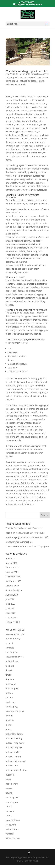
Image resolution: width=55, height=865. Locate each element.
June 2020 (10, 603)
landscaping (12, 706)
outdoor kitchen (13, 752)
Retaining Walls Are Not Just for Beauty (25, 532)
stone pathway (13, 820)
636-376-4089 (27, 2)
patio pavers (12, 783)
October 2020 (12, 585)
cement (9, 643)
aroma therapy (13, 638)
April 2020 (11, 612)
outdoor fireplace (14, 747)
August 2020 (12, 594)
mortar (9, 724)
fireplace (10, 679)
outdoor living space (16, 761)
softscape (10, 811)
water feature (12, 829)
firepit (8, 674)
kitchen (9, 697)
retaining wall (12, 797)
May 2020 (10, 608)
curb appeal (11, 77)
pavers (9, 788)
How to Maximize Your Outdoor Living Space (27, 546)
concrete (44, 74)
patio (8, 779)
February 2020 (13, 621)
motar (8, 729)
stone (8, 815)
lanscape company (15, 711)
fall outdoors (12, 661)
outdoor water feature (16, 770)
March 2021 (11, 563)
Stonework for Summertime (19, 541)
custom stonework (28, 77)
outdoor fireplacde (15, 742)
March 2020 (11, 617)
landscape (11, 702)
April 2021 (11, 558)
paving (9, 792)
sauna (9, 806)
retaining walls (13, 802)
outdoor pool (12, 765)
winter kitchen (13, 838)
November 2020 (13, 581)
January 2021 (12, 572)
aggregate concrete (29, 74)
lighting (9, 715)
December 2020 (13, 576)
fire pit (9, 670)
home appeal (12, 80)
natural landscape (29, 80)
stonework (20, 84)
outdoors (10, 774)
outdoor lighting (13, 756)
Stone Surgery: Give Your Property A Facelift (27, 537)
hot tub (9, 693)
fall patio (10, 665)
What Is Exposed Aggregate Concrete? (26, 71)
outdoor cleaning (14, 738)
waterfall (10, 833)
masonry (10, 720)
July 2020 (10, 599)
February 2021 (13, 567)
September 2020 (14, 590)
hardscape (43, 77)
